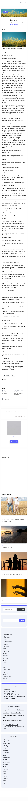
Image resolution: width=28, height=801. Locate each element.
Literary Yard (22, 2)
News (4, 662)
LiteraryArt (5, 658)
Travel (4, 674)
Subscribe (21, 609)
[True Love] (14, 588)
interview (5, 653)
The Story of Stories (7, 548)
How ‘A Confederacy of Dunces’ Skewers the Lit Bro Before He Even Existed (13, 726)
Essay (4, 648)
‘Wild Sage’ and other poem (9, 698)
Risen (3, 390)
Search (4, 617)
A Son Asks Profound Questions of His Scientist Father (13, 520)
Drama (4, 643)
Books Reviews (6, 637)
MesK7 (16, 799)
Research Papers (7, 669)
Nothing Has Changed (8, 693)
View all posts (14, 441)
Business (5, 639)
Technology (5, 673)
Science (5, 671)
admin (8, 23)
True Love (5, 601)
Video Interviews (7, 676)
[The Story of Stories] (14, 534)
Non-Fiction (5, 664)
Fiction (5, 11)
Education (5, 644)
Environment (6, 646)
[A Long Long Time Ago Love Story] (14, 561)
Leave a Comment (14, 24)
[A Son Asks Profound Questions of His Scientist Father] (14, 506)
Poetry (4, 665)
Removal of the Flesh (16, 713)
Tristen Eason (6, 713)
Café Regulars (6, 689)
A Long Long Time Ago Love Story (12, 574)
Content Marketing (7, 641)
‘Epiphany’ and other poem (9, 691)
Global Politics (6, 652)
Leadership (5, 655)
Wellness (5, 678)
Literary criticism (7, 657)
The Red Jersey (20, 710)
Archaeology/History (8, 634)
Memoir (4, 660)
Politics (4, 667)
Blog (4, 636)
